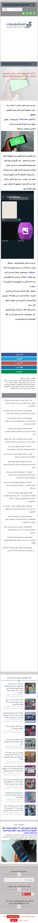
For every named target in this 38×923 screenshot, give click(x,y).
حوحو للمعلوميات (13, 916)
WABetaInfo (23, 119)
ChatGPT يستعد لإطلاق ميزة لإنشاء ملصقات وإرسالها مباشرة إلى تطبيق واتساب (21, 447)
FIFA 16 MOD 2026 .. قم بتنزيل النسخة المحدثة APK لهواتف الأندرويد (14, 702)
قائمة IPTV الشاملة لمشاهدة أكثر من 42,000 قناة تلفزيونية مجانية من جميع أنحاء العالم (13, 715)
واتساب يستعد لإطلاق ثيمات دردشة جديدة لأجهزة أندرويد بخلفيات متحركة (19, 455)
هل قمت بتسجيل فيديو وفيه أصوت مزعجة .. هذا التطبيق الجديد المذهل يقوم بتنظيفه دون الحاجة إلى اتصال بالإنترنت (20, 830)
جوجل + (18, 363)
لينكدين (18, 367)
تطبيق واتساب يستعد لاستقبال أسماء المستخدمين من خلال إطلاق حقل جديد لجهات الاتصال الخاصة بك (20, 421)
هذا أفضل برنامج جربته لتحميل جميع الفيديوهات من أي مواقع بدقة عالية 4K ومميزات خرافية (12, 768)
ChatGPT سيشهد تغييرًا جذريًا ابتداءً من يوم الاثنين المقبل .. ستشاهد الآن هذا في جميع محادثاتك (19, 485)
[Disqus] (19, 583)
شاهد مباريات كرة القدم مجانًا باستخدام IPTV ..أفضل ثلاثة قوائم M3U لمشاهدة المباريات (13, 808)
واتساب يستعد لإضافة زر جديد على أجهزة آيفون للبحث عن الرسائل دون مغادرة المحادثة (19, 440)
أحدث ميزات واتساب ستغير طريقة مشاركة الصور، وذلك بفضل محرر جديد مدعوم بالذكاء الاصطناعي (19, 403)
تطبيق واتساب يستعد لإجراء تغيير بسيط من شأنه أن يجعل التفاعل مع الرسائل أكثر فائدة (19, 412)
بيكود (13, 920)
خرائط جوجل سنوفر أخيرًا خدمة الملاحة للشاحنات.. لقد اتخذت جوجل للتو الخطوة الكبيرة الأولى (19, 540)
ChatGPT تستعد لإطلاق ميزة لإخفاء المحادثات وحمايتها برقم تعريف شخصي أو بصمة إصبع (19, 464)
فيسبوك (18, 355)
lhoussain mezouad (18, 79)
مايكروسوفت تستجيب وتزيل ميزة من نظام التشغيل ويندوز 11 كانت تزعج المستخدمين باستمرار (19, 529)
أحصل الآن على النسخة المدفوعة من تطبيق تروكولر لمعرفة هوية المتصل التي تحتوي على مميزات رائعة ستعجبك (13, 688)
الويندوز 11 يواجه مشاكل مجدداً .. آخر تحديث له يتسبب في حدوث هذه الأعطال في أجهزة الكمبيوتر (19, 509)
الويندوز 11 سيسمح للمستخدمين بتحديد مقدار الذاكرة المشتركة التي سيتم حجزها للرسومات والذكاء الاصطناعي (20, 475)
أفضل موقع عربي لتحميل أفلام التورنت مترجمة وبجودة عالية (13, 741)
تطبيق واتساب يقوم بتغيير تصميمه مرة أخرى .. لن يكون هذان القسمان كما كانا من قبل (19, 549)
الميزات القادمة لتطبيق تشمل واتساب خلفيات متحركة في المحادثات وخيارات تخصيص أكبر (20, 431)
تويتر (18, 359)
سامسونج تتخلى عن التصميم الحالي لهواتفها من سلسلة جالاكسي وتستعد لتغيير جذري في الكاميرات (20, 519)
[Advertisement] (19, 43)
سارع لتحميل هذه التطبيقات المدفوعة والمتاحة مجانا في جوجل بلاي (13, 795)
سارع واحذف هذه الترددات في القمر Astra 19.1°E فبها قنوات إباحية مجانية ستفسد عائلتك (13, 782)
